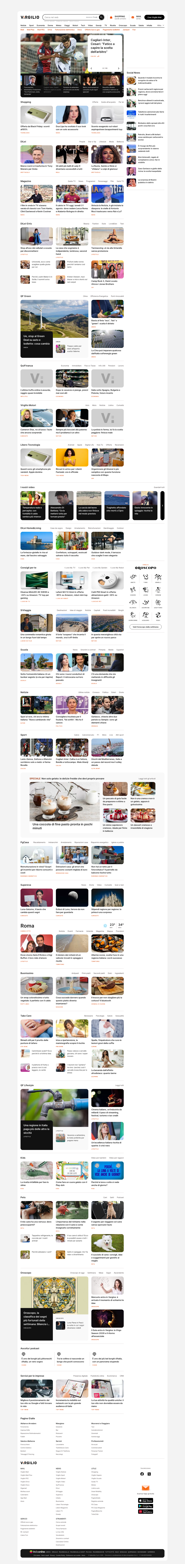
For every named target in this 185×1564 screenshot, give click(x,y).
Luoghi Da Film (26, 641)
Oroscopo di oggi (77, 1273)
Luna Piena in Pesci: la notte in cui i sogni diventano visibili (75, 1325)
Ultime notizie (83, 692)
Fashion (95, 224)
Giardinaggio (108, 528)
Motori (75, 25)
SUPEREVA (151, 1552)
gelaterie (59, 1427)
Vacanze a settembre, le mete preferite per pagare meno (76, 1137)
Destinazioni (62, 610)
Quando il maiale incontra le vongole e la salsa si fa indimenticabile (150, 80)
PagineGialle (95, 1498)
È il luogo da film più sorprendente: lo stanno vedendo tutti (148, 148)
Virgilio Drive (25, 1482)
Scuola (133, 25)
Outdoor (120, 528)
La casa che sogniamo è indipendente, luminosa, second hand (71, 251)
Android (71, 445)
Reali (58, 172)
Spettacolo (25, 172)
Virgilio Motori (28, 405)
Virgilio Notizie (61, 1472)
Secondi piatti (99, 973)
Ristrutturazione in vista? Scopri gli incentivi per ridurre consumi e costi (36, 869)
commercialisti (96, 1448)
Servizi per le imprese (32, 1376)
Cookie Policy (60, 1555)
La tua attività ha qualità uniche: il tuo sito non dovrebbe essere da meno (107, 1403)
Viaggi (67, 25)
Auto (87, 405)
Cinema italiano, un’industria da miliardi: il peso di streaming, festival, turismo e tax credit (106, 1112)
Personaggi (102, 181)
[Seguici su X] (149, 1473)
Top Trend (24, 1409)
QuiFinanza (27, 365)
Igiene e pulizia (117, 842)
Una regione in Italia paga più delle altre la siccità (36, 1129)
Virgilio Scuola (96, 1478)
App (92, 478)
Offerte (95, 102)
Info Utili (102, 366)
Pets (23, 1197)
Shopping (94, 1472)
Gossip (99, 25)
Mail (22, 30)
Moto (94, 405)
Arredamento (79, 528)
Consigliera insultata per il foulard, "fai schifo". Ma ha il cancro (69, 719)
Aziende (89, 931)
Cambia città (25, 931)
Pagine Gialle (28, 1418)
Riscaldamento (39, 842)
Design (68, 528)
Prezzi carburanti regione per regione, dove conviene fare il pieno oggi (150, 91)
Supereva (26, 885)
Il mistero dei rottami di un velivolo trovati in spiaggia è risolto (69, 958)
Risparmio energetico (99, 842)
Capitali (97, 610)
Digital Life (89, 445)
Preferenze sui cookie (73, 1555)
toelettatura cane (62, 1448)
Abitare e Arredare (28, 1423)
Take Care (26, 1015)
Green (26, 347)
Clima (85, 296)
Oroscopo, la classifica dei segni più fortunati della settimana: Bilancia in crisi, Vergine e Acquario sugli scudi (36, 1318)
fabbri (23, 1437)
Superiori (120, 650)
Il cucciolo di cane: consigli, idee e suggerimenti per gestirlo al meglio (106, 1257)
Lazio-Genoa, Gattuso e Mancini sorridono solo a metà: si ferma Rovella (36, 762)
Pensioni (94, 56)
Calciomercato (88, 735)
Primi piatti (86, 973)
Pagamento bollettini (111, 30)
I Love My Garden (100, 568)
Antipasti (75, 973)
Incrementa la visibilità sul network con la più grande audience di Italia (68, 1403)
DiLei (23, 141)
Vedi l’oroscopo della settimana (145, 627)
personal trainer (97, 1451)
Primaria (102, 650)
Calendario (24, 1495)
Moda (58, 133)
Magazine (26, 181)
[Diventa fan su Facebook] (142, 1473)
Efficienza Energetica (99, 296)
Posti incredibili (109, 610)
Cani (105, 1197)
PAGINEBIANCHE (98, 1552)
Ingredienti (119, 973)
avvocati (94, 1444)
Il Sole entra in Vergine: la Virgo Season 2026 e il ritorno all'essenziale (106, 1333)
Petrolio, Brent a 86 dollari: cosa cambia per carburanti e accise (150, 137)
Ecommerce (112, 1376)
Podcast (120, 1197)
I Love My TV (69, 568)
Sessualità (119, 1016)
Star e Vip (92, 142)
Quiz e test (119, 885)
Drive (50, 30)
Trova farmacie (61, 1529)
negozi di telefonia (63, 1451)
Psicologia (100, 1016)
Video (90, 25)
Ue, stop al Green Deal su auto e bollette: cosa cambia (37, 340)
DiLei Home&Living (31, 528)
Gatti (112, 1197)
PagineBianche (96, 1511)
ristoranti (59, 1433)
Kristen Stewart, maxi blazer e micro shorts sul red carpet (77, 279)
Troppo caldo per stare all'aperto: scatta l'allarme (74, 348)
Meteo (58, 25)
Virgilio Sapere (96, 1475)
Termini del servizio (62, 21)
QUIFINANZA (132, 1552)
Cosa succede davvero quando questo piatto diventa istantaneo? (71, 1000)
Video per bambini (98, 1158)
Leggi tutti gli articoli (147, 778)
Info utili (24, 396)
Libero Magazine (62, 1508)
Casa (22, 559)
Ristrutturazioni (94, 528)
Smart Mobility (96, 1491)
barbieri (23, 1451)
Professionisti (97, 1441)
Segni (108, 1273)
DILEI (117, 1552)
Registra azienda (97, 1501)
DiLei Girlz (26, 223)
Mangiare (60, 1423)
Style (104, 224)
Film (112, 181)
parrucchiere (25, 1444)
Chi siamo (37, 1555)
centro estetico (26, 1448)
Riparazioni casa (81, 842)
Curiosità (120, 405)
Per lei (121, 102)
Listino (111, 405)
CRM (122, 1376)
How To (100, 445)
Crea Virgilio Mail (154, 17)
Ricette (113, 25)
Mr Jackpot (25, 1532)
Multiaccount (25, 1491)
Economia (41, 25)
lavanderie (60, 1444)
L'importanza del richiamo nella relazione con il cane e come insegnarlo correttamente (70, 1224)
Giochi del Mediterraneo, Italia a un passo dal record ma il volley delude (106, 762)
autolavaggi (95, 1437)
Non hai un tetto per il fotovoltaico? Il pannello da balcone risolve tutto (104, 869)
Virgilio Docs (25, 1485)
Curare (94, 1046)
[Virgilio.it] (30, 17)
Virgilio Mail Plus (26, 1475)
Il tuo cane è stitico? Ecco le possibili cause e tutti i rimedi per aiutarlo (77, 1238)
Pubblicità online (97, 1376)
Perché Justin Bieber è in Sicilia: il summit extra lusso (42, 279)
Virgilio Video (60, 1482)
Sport (31, 25)
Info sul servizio (49, 21)
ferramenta (25, 1427)
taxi (92, 1427)
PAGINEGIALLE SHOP (77, 1552)
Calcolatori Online (62, 1542)
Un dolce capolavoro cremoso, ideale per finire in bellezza (115, 828)
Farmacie (79, 931)
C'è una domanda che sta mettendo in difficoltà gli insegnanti (103, 677)
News (81, 181)
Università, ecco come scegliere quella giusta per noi (41, 264)
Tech (83, 25)
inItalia (149, 25)
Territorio (60, 964)
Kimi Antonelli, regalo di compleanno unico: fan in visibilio (149, 159)
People (82, 142)
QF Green (26, 296)
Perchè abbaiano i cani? (41, 1252)
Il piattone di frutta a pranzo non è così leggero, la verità (40, 1067)
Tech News (25, 475)
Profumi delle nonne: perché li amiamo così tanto (76, 264)
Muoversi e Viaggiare (100, 1423)
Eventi (70, 931)
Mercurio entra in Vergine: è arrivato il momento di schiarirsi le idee (107, 1300)
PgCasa (25, 842)
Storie (121, 692)
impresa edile (25, 1430)
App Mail (24, 1498)
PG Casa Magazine (98, 1508)
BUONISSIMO (142, 1552)
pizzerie (59, 1437)
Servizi (59, 1441)
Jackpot (126, 30)
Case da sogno (56, 528)
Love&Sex (113, 224)
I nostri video (28, 487)
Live (111, 735)
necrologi (59, 1454)
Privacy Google (74, 21)
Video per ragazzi (116, 1158)
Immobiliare (76, 366)
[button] (119, 68)
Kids (23, 1157)
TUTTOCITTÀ (109, 1552)
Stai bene (24, 1046)
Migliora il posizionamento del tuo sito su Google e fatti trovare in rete (36, 1403)
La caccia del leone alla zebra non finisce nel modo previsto (89, 510)
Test (122, 224)
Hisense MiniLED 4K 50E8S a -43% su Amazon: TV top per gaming (35, 595)
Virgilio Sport (60, 1475)
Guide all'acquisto (108, 102)
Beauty (86, 224)
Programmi (90, 181)
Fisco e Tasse (90, 366)
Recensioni (119, 445)
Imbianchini (53, 842)
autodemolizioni (97, 1430)
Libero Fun (24, 1535)
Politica (105, 692)
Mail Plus (30, 30)
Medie (110, 650)
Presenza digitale (80, 1376)
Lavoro (121, 366)
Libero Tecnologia (30, 444)
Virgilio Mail (25, 1472)
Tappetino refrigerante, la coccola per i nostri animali (42, 1238)
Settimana (91, 1273)
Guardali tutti (159, 487)
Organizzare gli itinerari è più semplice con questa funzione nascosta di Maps (105, 472)
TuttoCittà (94, 1514)
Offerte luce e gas (92, 30)
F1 (98, 735)
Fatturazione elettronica (65, 30)
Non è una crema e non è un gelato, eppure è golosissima (142, 801)
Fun (134, 30)
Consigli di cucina (98, 1004)
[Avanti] (162, 505)
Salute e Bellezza (28, 1441)
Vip (92, 287)
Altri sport (120, 735)
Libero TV (59, 1511)
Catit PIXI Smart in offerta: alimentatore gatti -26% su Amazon (104, 595)
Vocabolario (60, 1535)
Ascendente (119, 1273)
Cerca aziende (61, 1522)
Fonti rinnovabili (117, 296)
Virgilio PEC (25, 1478)
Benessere (88, 1016)
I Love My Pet (84, 568)
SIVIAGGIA (123, 1552)
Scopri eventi (60, 1525)
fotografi (94, 1454)
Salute (141, 25)
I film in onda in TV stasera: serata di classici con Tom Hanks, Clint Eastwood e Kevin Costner (37, 208)
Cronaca (95, 692)
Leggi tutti (119, 1085)
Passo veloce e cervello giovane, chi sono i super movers (77, 1053)
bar (57, 1430)
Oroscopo (123, 25)
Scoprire (94, 1076)
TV (106, 25)
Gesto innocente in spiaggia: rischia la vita (144, 510)
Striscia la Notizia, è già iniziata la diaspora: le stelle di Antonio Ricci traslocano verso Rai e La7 (107, 208)
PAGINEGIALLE (64, 1552)
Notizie (23, 25)
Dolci (110, 973)
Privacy (52, 1555)
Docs (80, 30)
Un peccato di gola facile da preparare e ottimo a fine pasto (114, 801)
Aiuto (22, 1501)
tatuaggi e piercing (27, 1454)
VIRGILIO (55, 1552)
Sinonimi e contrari (88, 650)
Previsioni (120, 931)
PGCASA (89, 1552)
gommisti (94, 1433)
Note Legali (45, 1555)
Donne (50, 25)
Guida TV (72, 181)
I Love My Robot (117, 568)
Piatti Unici (25, 1004)
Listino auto (95, 1488)
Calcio (76, 735)
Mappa (110, 931)
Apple (79, 445)
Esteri (113, 692)
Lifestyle (102, 142)
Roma (27, 926)
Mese (101, 1273)
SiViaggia (26, 610)
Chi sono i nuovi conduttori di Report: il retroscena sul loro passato (70, 677)
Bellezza (120, 142)
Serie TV (120, 181)
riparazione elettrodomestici (31, 1433)
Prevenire (59, 1046)
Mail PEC (41, 30)
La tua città (60, 1532)
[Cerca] (101, 17)
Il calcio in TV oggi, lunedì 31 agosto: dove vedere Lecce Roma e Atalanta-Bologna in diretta (72, 208)
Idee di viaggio (76, 610)
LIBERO (48, 1552)
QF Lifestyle (27, 1085)
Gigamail (24, 1488)
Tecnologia (25, 133)
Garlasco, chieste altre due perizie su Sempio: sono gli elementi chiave (104, 719)
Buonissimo (27, 973)
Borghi (121, 610)
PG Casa (94, 1504)
